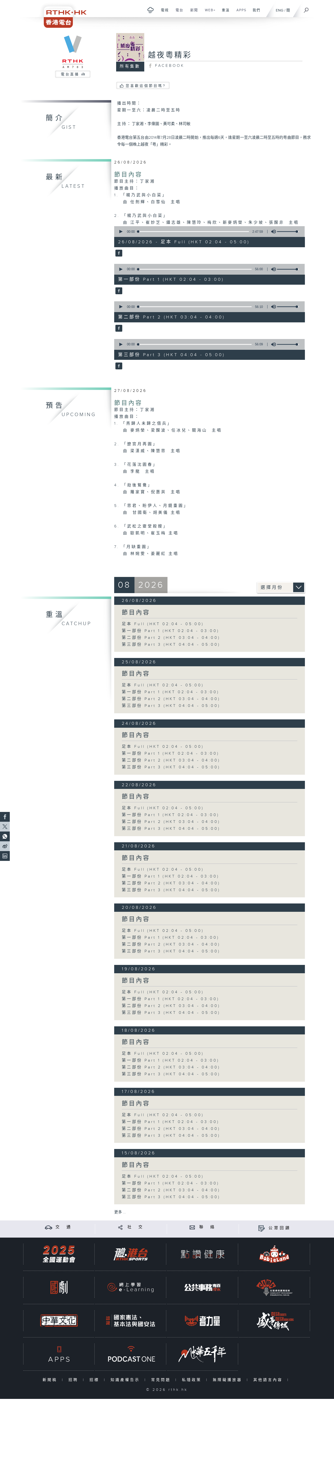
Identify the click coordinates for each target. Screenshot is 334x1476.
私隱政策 (193, 1380)
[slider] (288, 231)
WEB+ (208, 12)
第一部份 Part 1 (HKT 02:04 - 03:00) (170, 631)
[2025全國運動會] (59, 1254)
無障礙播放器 (228, 1380)
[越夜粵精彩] (118, 253)
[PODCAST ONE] (130, 1354)
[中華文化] (59, 1320)
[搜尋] (306, 8)
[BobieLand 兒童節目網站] (274, 1254)
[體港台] (130, 1254)
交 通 (64, 1227)
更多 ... (120, 1212)
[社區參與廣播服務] (274, 1287)
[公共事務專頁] (202, 1287)
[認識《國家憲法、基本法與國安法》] (130, 1320)
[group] (272, 231)
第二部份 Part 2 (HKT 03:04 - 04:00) (171, 637)
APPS (239, 12)
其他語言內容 (269, 1380)
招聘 (74, 1380)
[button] (120, 231)
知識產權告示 (126, 1380)
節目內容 (128, 174)
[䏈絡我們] (192, 1227)
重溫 (224, 12)
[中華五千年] (202, 1354)
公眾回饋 (279, 1228)
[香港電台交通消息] (48, 1227)
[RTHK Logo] (62, 14)
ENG (279, 10)
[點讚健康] (202, 1254)
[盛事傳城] (274, 1320)
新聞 (192, 12)
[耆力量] (202, 1320)
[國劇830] (59, 1287)
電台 (177, 12)
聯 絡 (207, 1227)
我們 (254, 12)
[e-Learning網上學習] (130, 1287)
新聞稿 (51, 1380)
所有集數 (130, 66)
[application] (207, 231)
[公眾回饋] (261, 1228)
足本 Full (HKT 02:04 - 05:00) (163, 624)
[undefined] (150, 10)
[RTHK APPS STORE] (59, 1354)
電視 (163, 12)
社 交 (135, 1227)
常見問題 (162, 1380)
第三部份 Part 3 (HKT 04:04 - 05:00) (171, 644)
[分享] (120, 1227)
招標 (95, 1380)
